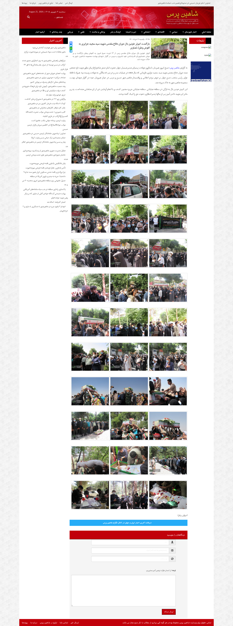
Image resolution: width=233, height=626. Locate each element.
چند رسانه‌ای (56, 32)
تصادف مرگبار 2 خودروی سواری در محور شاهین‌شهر (45, 77)
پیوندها (24, 3)
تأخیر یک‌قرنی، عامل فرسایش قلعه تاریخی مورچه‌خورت (45, 168)
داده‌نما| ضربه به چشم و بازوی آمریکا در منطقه (47, 176)
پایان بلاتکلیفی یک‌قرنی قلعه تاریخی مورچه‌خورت (47, 163)
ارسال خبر (68, 3)
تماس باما (59, 3)
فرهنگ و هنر (115, 32)
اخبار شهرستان (190, 32)
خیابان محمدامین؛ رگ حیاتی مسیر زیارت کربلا (48, 137)
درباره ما (33, 3)
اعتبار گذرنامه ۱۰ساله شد (56, 202)
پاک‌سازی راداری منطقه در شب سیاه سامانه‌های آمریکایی (44, 189)
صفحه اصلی (206, 32)
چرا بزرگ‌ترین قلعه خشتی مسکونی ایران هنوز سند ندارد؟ (44, 172)
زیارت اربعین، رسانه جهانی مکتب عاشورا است (48, 120)
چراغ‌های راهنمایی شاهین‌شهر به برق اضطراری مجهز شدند (43, 60)
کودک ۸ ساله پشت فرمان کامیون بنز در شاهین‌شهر (46, 103)
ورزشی (70, 32)
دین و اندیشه (131, 32)
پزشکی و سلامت (98, 32)
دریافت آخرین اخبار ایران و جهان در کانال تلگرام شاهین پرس (127, 523)
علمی (82, 32)
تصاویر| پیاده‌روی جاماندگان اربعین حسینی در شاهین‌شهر (44, 133)
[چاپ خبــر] (71, 39)
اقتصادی (160, 32)
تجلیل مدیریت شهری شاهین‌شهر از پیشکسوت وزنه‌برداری (44, 150)
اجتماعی (146, 32)
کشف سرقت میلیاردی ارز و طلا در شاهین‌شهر (48, 90)
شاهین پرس (174, 68)
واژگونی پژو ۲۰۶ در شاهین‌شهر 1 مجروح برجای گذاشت (45, 99)
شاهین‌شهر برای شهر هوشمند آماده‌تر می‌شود (48, 47)
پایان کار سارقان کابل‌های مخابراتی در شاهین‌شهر (47, 107)
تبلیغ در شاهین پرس (46, 3)
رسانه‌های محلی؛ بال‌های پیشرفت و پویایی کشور (47, 82)
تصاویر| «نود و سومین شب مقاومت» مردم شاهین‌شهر (190, 3)
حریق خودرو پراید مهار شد (55, 95)
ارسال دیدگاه (168, 612)
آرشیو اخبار (40, 32)
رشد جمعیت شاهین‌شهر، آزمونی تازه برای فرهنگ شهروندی (43, 86)
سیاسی (174, 32)
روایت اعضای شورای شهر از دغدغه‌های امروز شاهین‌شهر (44, 73)
